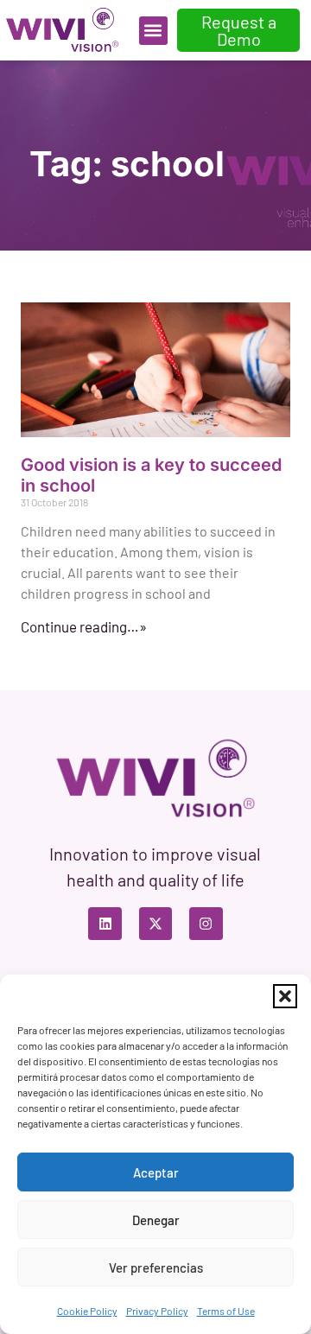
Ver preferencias (156, 1267)
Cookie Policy (87, 1311)
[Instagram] (205, 923)
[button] (285, 996)
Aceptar (156, 1172)
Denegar (156, 1220)
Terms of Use (226, 1311)
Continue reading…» (84, 626)
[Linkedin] (104, 923)
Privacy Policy (157, 1311)
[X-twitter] (155, 923)
